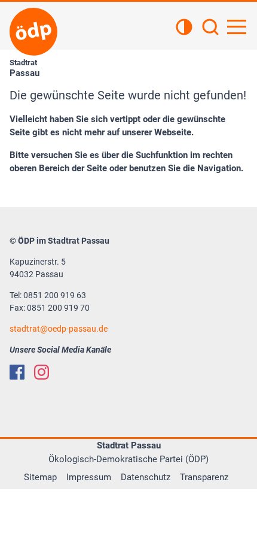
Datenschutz (145, 477)
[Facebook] (17, 372)
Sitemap (40, 477)
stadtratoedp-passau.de (59, 328)
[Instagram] (41, 372)
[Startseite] (33, 32)
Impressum (88, 477)
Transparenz (204, 477)
